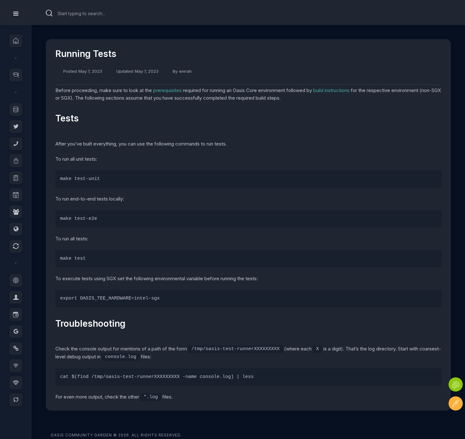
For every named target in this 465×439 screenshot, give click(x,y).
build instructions (331, 90)
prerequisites (167, 90)
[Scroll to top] (456, 422)
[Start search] (49, 13)
